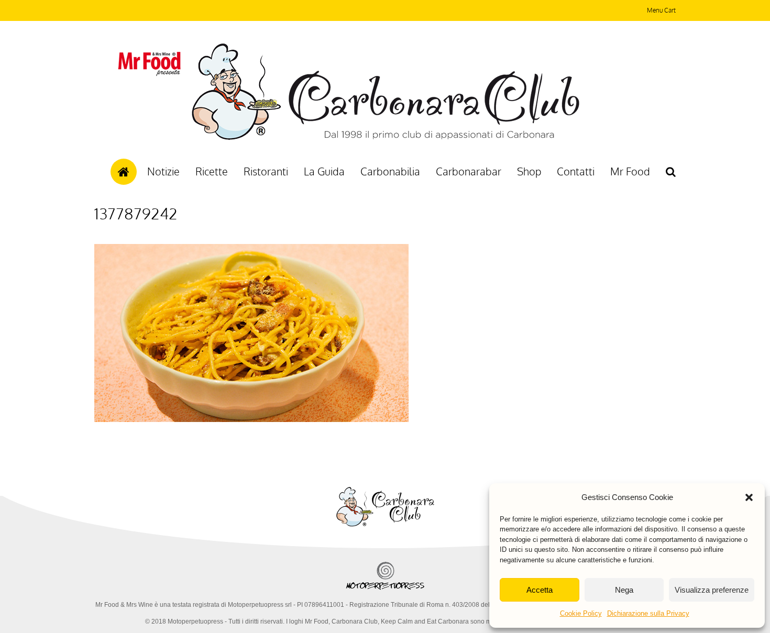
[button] (749, 497)
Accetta (539, 589)
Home (124, 172)
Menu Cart (661, 10)
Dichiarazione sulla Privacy (648, 613)
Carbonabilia (390, 171)
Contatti (576, 171)
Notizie (163, 171)
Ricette (211, 171)
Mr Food (630, 171)
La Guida (324, 171)
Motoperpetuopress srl (260, 604)
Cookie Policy (581, 613)
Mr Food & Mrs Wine (124, 604)
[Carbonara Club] (385, 138)
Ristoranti (266, 171)
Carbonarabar (468, 171)
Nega (624, 589)
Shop (529, 171)
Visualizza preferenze (712, 589)
